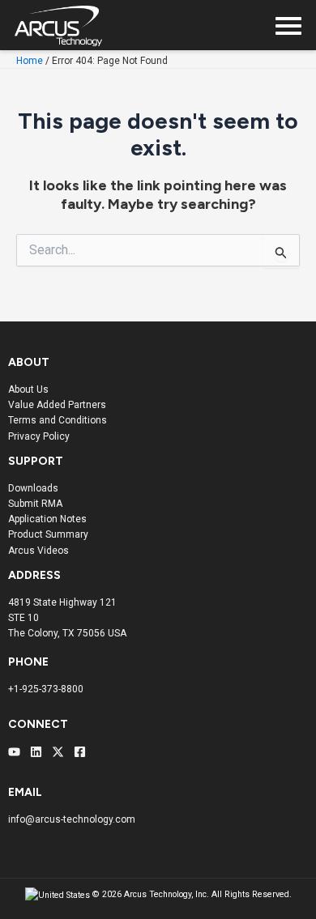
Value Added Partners (57, 405)
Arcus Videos (38, 550)
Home (29, 60)
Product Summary (48, 534)
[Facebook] (80, 752)
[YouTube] (14, 752)
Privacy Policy (39, 436)
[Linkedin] (36, 752)
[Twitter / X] (58, 752)
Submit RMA (35, 503)
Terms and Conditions (57, 420)
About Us (28, 389)
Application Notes (47, 519)
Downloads (33, 488)
